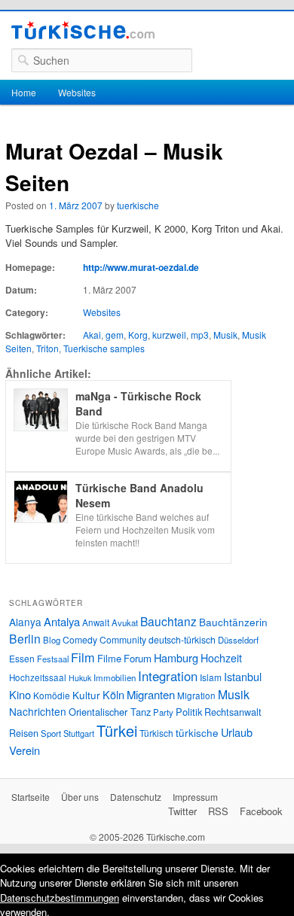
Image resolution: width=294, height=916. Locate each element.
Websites (77, 92)
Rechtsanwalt (233, 712)
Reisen (23, 733)
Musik (225, 334)
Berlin (25, 638)
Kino (20, 694)
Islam (211, 677)
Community (123, 639)
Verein (24, 750)
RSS (218, 811)
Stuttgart (78, 733)
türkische (197, 732)
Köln (113, 694)
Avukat (125, 622)
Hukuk (80, 677)
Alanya (25, 621)
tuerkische (138, 205)
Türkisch (156, 732)
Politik (189, 711)
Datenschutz (135, 796)
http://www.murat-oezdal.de (141, 267)
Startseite (30, 796)
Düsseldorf (238, 640)
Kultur (86, 694)
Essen (22, 658)
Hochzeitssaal (37, 677)
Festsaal (53, 659)
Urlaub (237, 732)
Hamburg (176, 657)
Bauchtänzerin (233, 621)
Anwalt (95, 622)
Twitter (182, 811)
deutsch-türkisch (182, 639)
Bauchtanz (168, 621)
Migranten (151, 694)
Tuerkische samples (104, 348)
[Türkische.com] (83, 32)
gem (115, 334)
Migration (196, 695)
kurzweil (169, 334)
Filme (109, 658)
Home (23, 92)
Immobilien (114, 677)
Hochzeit (221, 657)
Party (163, 712)
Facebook (261, 811)
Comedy (80, 639)
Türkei (116, 730)
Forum (138, 658)
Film (83, 657)
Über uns (80, 796)
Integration (168, 676)
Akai (92, 334)
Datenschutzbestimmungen (59, 897)
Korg (138, 334)
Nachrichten (37, 711)
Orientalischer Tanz (110, 711)
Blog (51, 640)
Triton (47, 348)
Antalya (62, 621)
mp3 (200, 334)
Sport (51, 733)
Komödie (51, 695)
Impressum (195, 796)
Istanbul (243, 676)
